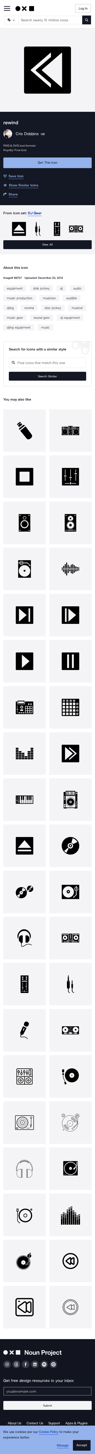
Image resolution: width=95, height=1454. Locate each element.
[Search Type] (11, 20)
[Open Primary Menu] (7, 9)
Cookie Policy (49, 1432)
